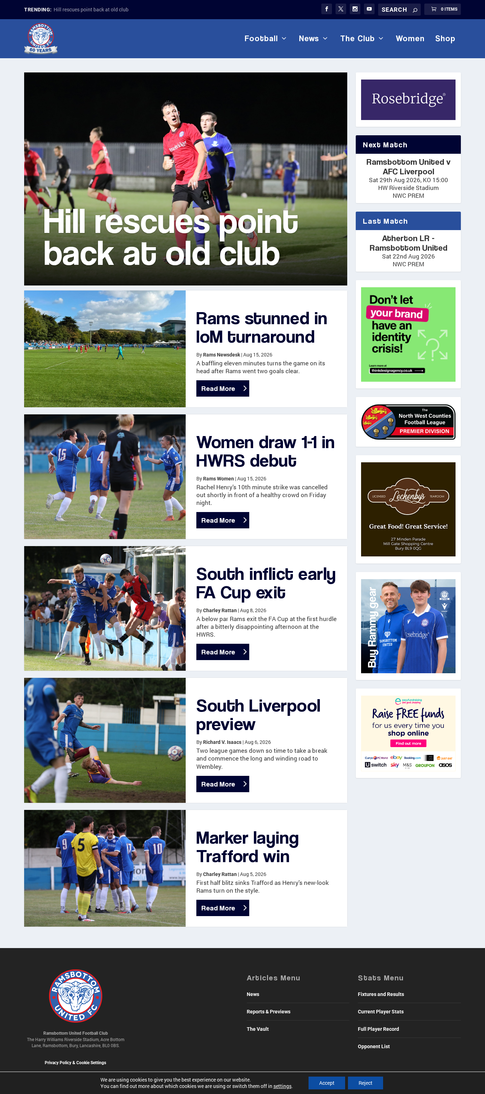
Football (261, 38)
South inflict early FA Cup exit (266, 582)
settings (282, 1086)
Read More (218, 388)
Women (410, 38)
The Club (357, 38)
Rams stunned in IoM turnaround (262, 326)
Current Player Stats (381, 1011)
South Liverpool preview (258, 714)
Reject (365, 1082)
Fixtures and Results (381, 994)
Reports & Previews (268, 1011)
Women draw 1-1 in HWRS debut (265, 450)
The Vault (258, 1029)
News (309, 38)
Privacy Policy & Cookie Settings (75, 1062)
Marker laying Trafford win (247, 846)
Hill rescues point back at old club (91, 9)
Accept (326, 1082)
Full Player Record (378, 1029)
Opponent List (374, 1046)
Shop (445, 38)
